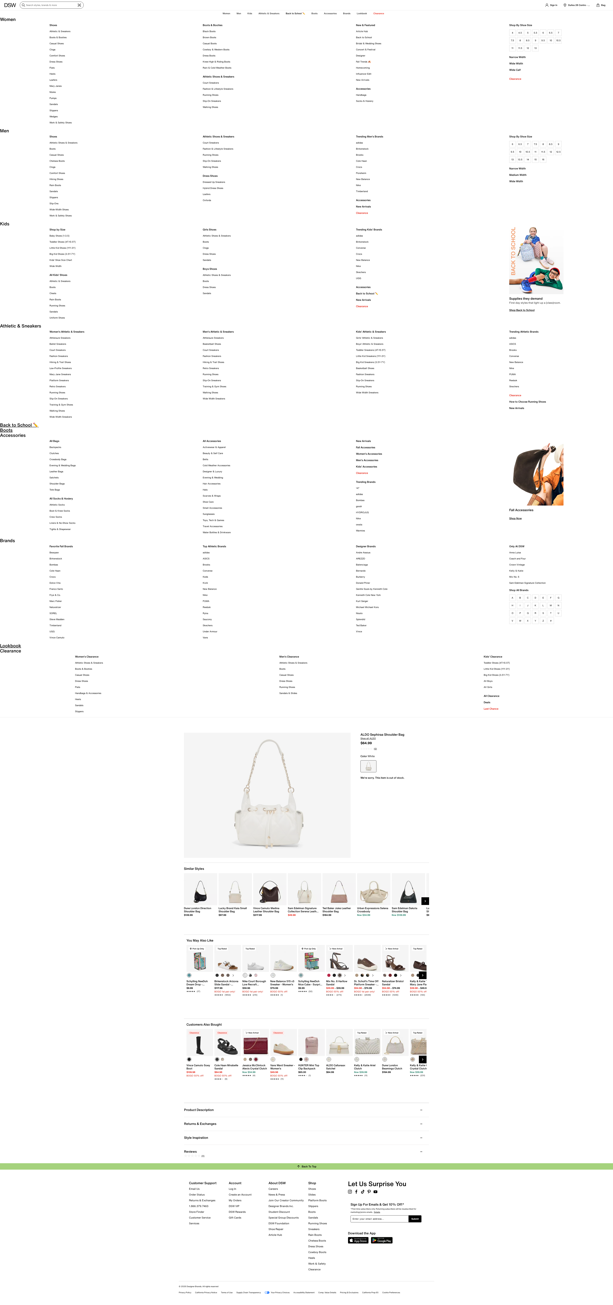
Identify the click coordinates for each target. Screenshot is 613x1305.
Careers (273, 1189)
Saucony (207, 619)
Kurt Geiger (362, 601)
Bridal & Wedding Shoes (368, 43)
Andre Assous (363, 552)
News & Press (277, 1194)
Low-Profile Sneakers (60, 368)
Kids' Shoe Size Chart (60, 260)
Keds (205, 576)
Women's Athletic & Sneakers (66, 332)
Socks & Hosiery (364, 101)
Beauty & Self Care (213, 453)
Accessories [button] (330, 13)
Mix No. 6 (514, 576)
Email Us (194, 1189)
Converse (361, 247)
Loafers (53, 80)
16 (543, 159)
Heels (52, 73)
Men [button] (239, 13)
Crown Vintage (517, 564)
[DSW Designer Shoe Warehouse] (10, 5)
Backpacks (55, 447)
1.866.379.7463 (198, 1206)
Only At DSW (516, 546)
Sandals (53, 104)
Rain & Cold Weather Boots (217, 67)
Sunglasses (209, 514)
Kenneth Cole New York (368, 595)
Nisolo (359, 613)
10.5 (558, 40)
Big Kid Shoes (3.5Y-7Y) (62, 254)
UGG (358, 278)
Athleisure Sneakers (59, 337)
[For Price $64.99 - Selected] (368, 766)
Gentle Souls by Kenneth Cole (371, 589)
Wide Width (516, 63)
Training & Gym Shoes (61, 404)
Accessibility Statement (303, 1292)
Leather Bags (56, 471)
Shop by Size (57, 229)
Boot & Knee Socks (59, 510)
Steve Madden (56, 619)
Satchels (54, 477)
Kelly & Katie (516, 570)
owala (359, 524)
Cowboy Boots (317, 1252)
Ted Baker (361, 625)
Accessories (363, 200)
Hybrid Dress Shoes (213, 188)
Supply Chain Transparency (248, 1292)
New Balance (363, 179)
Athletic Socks (57, 504)
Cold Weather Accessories (216, 465)
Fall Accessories (365, 447)
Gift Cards (235, 1217)
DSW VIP (234, 1206)
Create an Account (240, 1194)
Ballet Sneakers (57, 344)
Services (194, 1223)
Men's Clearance (289, 656)
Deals (487, 702)
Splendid (360, 619)
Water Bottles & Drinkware (217, 532)
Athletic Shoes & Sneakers (218, 76)
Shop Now (515, 518)
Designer (360, 55)
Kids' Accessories (366, 466)
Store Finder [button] (196, 1212)
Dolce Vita (55, 582)
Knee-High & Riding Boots (216, 61)
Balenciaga (362, 564)
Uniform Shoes (57, 317)
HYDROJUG (362, 512)
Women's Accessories (369, 454)
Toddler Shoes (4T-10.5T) (62, 241)
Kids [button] (249, 13)
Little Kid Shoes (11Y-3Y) (62, 247)
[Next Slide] (425, 901)
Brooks (359, 154)
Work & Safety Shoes (60, 122)
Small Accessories (212, 508)
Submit (415, 1218)
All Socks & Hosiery (61, 498)
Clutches (54, 453)
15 (535, 159)
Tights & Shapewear (60, 529)
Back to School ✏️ (295, 13)
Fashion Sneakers (58, 356)
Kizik (205, 582)
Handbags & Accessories (88, 693)
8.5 (528, 40)
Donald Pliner (363, 582)
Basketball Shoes (212, 344)
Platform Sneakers (59, 380)
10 (551, 40)
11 (512, 48)
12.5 (558, 151)
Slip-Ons (53, 203)
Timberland (362, 191)
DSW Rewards (237, 1212)
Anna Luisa (515, 552)
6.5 (550, 32)
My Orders (235, 1200)
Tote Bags (54, 489)
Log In (232, 1189)
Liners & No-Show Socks (62, 523)
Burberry (360, 576)
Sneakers (313, 1229)
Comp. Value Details (327, 1292)
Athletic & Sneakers (59, 31)
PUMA (512, 374)
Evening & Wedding (213, 477)
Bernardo (361, 570)
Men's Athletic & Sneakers (218, 332)
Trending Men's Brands (369, 136)
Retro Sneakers (57, 386)
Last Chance (491, 709)
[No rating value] (367, 748)
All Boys (488, 681)
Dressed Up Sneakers (214, 182)
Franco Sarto (56, 589)
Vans (205, 637)
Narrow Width (517, 57)
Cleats (52, 293)
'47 (357, 488)
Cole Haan (361, 161)
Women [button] (226, 13)
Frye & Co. (55, 595)
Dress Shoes (55, 61)
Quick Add (199, 1000)
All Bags (54, 441)
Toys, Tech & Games (213, 520)
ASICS (512, 344)
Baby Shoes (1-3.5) (59, 235)
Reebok (513, 380)
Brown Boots (209, 37)
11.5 (520, 48)
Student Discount (279, 1212)
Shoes (53, 25)
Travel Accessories (213, 526)
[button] (209, 949)
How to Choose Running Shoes (527, 402)
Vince (359, 631)
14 (528, 159)
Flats (52, 67)
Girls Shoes (209, 229)
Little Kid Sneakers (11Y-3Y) (370, 356)
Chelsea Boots (57, 161)
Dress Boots (209, 55)
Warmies (360, 530)
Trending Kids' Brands (369, 229)
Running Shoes (210, 95)
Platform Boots (317, 1200)
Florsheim (361, 173)
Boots (314, 13)
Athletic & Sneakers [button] (268, 13)
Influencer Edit (363, 73)
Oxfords (207, 200)
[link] (199, 911)
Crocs (359, 167)
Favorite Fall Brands (61, 546)
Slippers (53, 110)
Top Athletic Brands (214, 546)
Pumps (53, 98)
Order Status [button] (197, 1194)
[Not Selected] (217, 975)
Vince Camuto (56, 637)
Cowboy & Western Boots (216, 49)
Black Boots (209, 31)
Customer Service (200, 1217)
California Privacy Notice (206, 1292)
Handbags (361, 95)
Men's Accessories (367, 460)
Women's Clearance (86, 656)
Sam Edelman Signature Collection (527, 582)
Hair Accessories (211, 483)
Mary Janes (55, 86)
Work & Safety (317, 1264)
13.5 (520, 159)
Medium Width (517, 175)
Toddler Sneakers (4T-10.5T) (371, 350)
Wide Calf (515, 70)
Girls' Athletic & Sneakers (369, 337)
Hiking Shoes (56, 179)
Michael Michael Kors (367, 607)
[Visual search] (79, 5)
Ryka (205, 613)
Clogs (52, 49)
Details (377, 1212)
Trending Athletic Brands (523, 332)
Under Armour (210, 631)
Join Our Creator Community (286, 1200)
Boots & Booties (58, 37)
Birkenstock (362, 148)
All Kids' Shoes (58, 275)
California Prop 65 (370, 1292)
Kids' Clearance (493, 656)
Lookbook (362, 13)
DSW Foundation (279, 1223)
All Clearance (491, 696)
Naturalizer (55, 607)
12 (528, 48)
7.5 (512, 40)
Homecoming (363, 67)
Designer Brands (366, 546)
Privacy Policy (185, 1292)
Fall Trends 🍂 (363, 61)
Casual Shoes (56, 43)
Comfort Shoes (57, 55)
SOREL (53, 613)
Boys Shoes (210, 269)
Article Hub (362, 31)
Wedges (53, 116)
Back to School (364, 37)
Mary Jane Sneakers (60, 374)
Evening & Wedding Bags (62, 465)
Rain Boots (55, 185)
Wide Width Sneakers (60, 416)
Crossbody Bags (57, 459)
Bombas (360, 500)
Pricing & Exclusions (349, 1292)
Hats (205, 489)
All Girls (488, 687)
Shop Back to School (522, 310)
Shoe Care (208, 501)
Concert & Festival (365, 49)
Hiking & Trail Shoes (60, 362)
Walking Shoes (210, 107)
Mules (52, 92)
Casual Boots (210, 43)
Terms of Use (227, 1292)
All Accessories (212, 441)
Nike (358, 185)
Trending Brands (365, 482)
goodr (359, 506)
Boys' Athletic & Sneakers (369, 344)
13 (535, 48)
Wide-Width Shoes (59, 209)
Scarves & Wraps (212, 495)
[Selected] (189, 975)
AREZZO (360, 558)
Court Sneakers (211, 82)
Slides (312, 1194)
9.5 (543, 40)
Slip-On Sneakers (212, 101)
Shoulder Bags (57, 483)
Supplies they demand (526, 298)
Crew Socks (55, 516)
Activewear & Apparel (214, 447)
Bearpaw (54, 552)
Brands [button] (346, 13)
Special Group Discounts (284, 1217)
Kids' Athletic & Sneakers (371, 332)
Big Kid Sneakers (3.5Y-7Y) (370, 362)
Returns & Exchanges (202, 1200)
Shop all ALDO (368, 738)
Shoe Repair (276, 1229)
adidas (359, 142)
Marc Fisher (55, 601)
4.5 (520, 32)
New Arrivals (362, 80)
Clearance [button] (378, 13)
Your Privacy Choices (280, 1292)
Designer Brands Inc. (281, 1206)
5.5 (535, 32)
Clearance (515, 79)
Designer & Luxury (212, 471)
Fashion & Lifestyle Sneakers (218, 88)
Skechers (361, 272)
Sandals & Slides (288, 693)
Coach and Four (517, 558)
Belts (205, 459)
